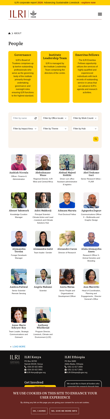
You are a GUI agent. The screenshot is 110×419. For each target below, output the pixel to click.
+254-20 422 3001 (34, 370)
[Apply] (95, 139)
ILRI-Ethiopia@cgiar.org (77, 372)
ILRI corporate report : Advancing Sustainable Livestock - (55, 2)
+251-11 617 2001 (75, 370)
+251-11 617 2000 (75, 367)
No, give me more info (64, 411)
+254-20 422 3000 (34, 367)
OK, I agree (39, 411)
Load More (19, 346)
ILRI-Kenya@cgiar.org (36, 372)
